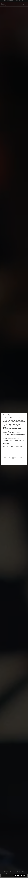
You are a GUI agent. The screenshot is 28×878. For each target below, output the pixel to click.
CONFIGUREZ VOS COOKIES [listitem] (14, 462)
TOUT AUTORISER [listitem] (14, 453)
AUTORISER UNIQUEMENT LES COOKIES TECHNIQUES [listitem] (14, 458)
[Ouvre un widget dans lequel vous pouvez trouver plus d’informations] (20, 875)
